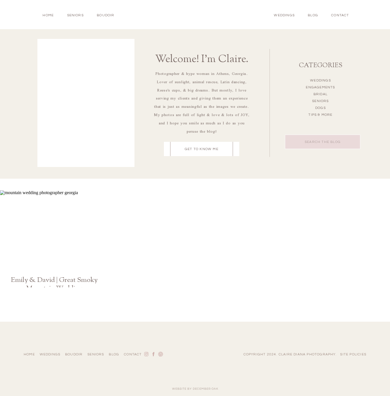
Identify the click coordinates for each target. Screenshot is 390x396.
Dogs (320, 108)
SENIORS (75, 15)
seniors (95, 354)
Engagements (320, 87)
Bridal (320, 94)
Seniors (320, 101)
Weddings (320, 80)
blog (313, 15)
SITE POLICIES (353, 354)
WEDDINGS (284, 15)
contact (340, 15)
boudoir (105, 15)
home (48, 15)
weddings (50, 354)
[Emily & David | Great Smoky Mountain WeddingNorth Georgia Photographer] (54, 230)
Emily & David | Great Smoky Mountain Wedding (54, 287)
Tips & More (320, 115)
